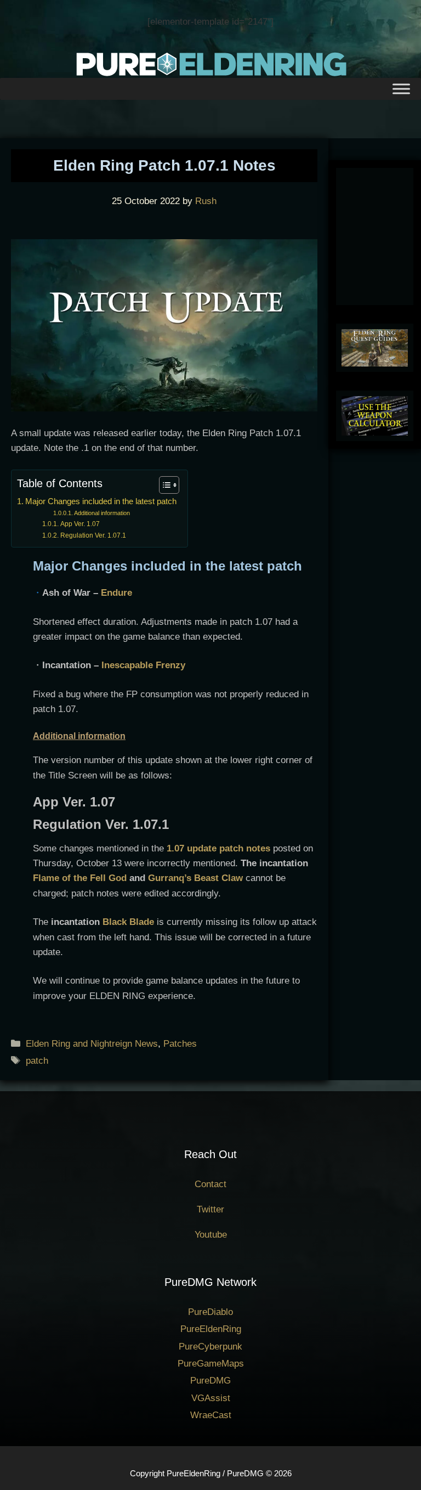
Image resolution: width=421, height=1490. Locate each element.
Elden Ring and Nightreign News (92, 1044)
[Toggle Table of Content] (164, 485)
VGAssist (210, 1398)
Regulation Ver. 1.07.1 (93, 535)
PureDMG (210, 1380)
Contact (210, 1184)
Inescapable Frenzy (143, 665)
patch (37, 1061)
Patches (180, 1044)
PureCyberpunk (210, 1346)
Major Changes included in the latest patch (101, 501)
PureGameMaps (211, 1363)
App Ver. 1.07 (79, 524)
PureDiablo (210, 1312)
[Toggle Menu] (401, 89)
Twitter (210, 1209)
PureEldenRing (210, 1329)
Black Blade (128, 922)
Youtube (211, 1234)
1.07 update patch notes (218, 848)
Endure (116, 593)
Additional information (102, 513)
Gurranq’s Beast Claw (195, 878)
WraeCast (210, 1415)
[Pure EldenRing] (210, 64)
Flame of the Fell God (80, 878)
